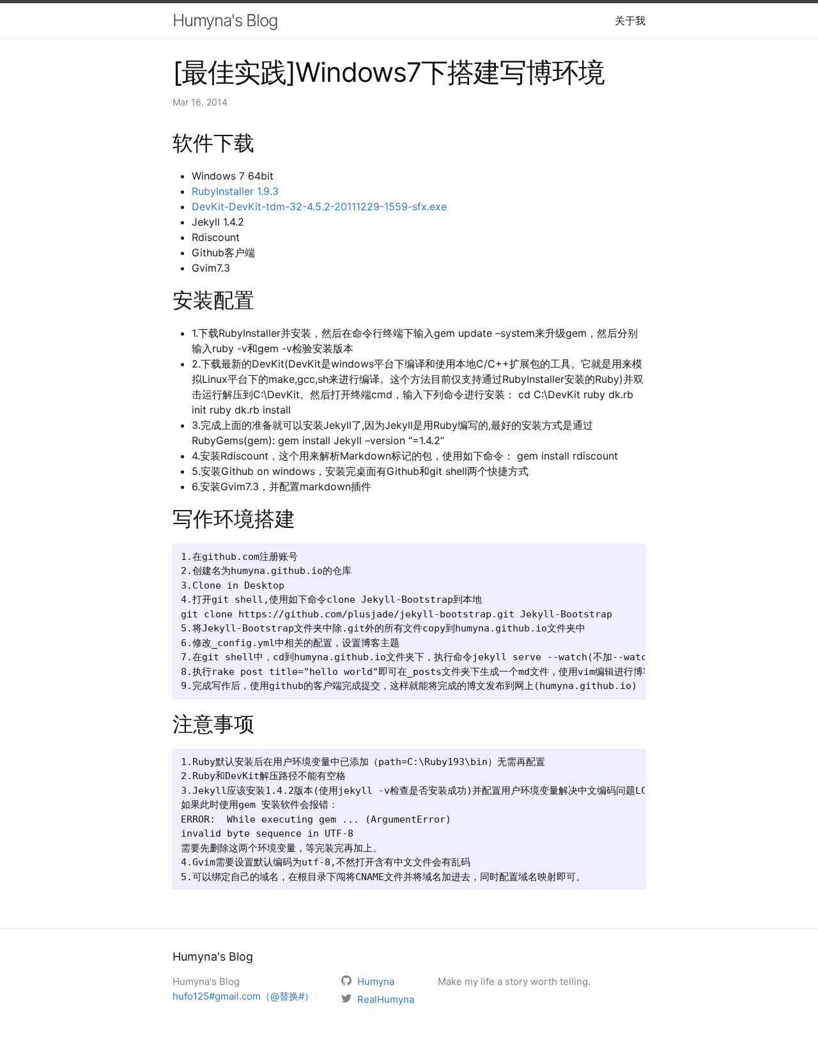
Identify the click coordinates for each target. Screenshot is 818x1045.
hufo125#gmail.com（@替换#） (243, 996)
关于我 (630, 20)
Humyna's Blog (225, 20)
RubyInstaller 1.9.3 (235, 191)
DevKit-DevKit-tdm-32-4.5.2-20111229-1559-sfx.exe (319, 206)
